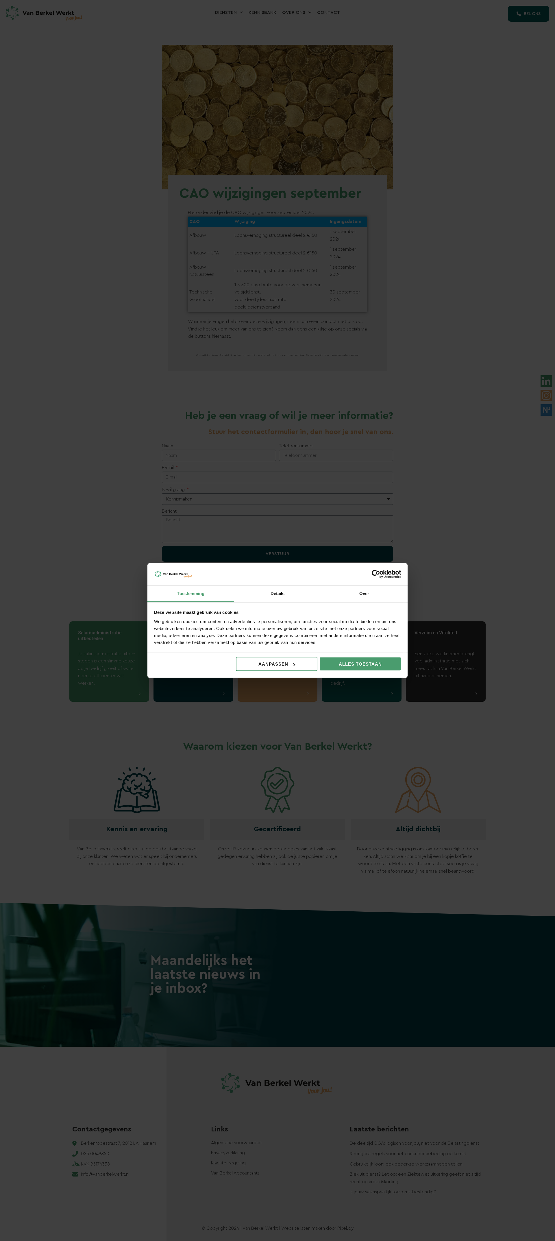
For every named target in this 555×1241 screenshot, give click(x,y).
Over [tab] (364, 593)
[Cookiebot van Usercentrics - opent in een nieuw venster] (376, 574)
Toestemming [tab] (190, 593)
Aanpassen (273, 664)
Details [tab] (278, 593)
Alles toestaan (360, 664)
